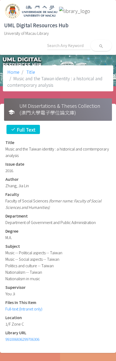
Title (30, 72)
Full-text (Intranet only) (23, 309)
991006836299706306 (22, 339)
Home (13, 72)
